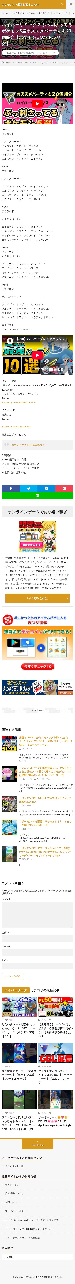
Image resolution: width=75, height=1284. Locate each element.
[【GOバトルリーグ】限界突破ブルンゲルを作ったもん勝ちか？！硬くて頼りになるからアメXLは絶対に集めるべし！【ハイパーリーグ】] (9, 774)
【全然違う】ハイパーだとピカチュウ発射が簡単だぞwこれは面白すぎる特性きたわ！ (55, 1030)
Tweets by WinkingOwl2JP (16, 426)
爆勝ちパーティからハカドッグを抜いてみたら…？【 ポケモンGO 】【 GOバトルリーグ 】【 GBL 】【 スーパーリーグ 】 (45, 741)
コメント (6, 899)
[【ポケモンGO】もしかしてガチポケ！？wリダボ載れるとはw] (9, 804)
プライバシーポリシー (16, 1211)
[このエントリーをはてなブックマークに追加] (46, 488)
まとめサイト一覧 (14, 1166)
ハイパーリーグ (47, 53)
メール (6, 946)
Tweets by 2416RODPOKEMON (19, 402)
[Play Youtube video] (37, 103)
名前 (5, 932)
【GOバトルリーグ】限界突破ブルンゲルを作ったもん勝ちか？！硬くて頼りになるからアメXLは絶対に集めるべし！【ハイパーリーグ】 (45, 771)
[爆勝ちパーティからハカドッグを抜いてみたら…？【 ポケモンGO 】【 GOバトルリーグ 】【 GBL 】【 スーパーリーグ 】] (9, 743)
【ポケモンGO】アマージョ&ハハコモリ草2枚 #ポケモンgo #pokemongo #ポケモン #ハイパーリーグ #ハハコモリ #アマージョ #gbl (45, 852)
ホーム (5, 13)
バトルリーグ (60, 13)
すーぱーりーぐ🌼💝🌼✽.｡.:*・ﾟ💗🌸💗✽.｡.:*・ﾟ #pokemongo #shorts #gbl (55, 1121)
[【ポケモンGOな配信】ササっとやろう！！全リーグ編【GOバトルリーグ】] (9, 827)
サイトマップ (12, 1184)
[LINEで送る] (37, 495)
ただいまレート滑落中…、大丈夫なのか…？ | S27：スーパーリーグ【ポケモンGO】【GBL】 (19, 1030)
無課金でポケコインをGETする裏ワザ (31, 13)
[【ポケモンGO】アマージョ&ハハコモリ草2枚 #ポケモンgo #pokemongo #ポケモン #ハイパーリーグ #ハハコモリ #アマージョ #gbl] (9, 854)
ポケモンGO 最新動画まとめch (46, 1277)
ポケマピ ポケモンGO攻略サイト (29, 444)
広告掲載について (14, 1193)
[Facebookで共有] (11, 488)
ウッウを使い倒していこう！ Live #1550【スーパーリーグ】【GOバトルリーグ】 (55, 1076)
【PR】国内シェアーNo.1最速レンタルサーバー (29, 1228)
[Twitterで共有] (29, 488)
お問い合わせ (12, 1202)
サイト (5, 960)
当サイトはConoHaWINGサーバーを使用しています (31, 1220)
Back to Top (37, 1145)
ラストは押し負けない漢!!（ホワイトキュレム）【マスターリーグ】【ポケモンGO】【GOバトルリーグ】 (18, 1123)
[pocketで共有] (64, 488)
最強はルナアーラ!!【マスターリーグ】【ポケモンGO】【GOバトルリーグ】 (19, 1074)
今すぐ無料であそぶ (37, 598)
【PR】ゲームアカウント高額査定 (22, 1237)
